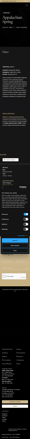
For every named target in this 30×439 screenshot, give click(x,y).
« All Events (6, 13)
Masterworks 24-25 (8, 185)
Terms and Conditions (14, 437)
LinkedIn (4, 419)
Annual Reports (7, 364)
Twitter (4, 417)
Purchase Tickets (15, 401)
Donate (15, 406)
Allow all (15, 240)
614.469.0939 (9, 376)
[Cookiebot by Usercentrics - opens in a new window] (21, 187)
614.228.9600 (9, 395)
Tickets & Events (7, 349)
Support (4, 356)
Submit (27, 269)
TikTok (4, 421)
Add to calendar (10, 160)
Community (20, 360)
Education (19, 356)
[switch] (26, 219)
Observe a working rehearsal (11, 117)
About (18, 364)
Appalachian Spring (8, 180)
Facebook (4, 416)
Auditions (5, 353)
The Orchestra (20, 353)
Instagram (4, 414)
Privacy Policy (5, 437)
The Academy (6, 360)
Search (26, 1)
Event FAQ (3, 154)
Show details (21, 235)
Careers (18, 349)
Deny (15, 250)
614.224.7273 (9, 397)
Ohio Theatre (21, 27)
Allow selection (15, 245)
